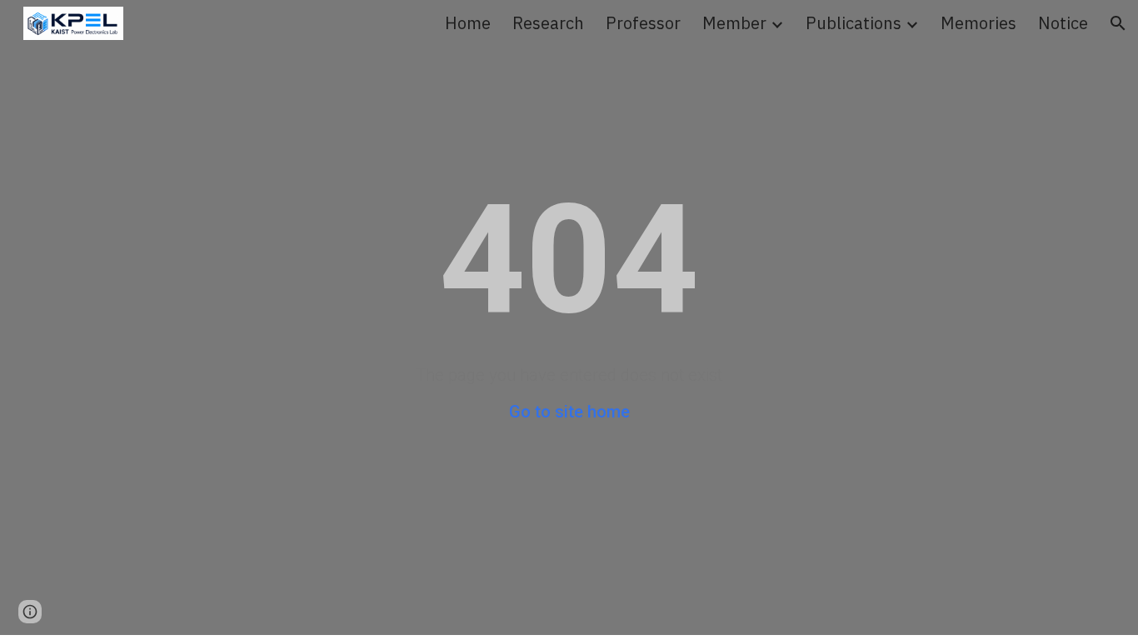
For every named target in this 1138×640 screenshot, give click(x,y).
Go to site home (569, 412)
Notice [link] (1063, 23)
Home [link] (468, 23)
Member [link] (734, 23)
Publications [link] (853, 23)
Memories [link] (978, 23)
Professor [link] (643, 23)
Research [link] (548, 23)
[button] (1118, 23)
